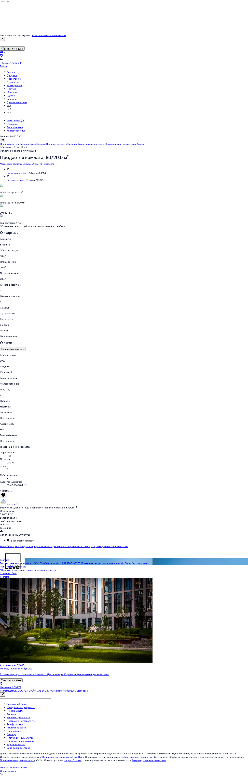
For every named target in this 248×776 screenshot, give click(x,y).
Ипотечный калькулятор (20, 737)
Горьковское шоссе (16, 180)
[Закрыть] (2, 39)
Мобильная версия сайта (13, 767)
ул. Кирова (44, 163)
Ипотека (11, 88)
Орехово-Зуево (30, 163)
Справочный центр (17, 704)
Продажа (12, 75)
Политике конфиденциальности (17, 760)
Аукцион (11, 714)
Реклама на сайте (16, 727)
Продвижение (14, 731)
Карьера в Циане (16, 744)
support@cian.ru (72, 760)
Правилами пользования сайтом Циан (63, 756)
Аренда (11, 72)
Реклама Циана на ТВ (18, 717)
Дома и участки (15, 82)
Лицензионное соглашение (138, 756)
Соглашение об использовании (49, 35)
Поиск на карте (15, 710)
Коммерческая (14, 85)
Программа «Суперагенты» (21, 720)
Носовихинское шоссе (18, 173)
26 (52, 163)
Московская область (11, 163)
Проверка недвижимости (20, 741)
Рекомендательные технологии (149, 760)
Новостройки (14, 78)
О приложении (8, 770)
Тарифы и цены (15, 724)
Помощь (11, 734)
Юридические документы (21, 707)
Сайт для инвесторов (18, 747)
